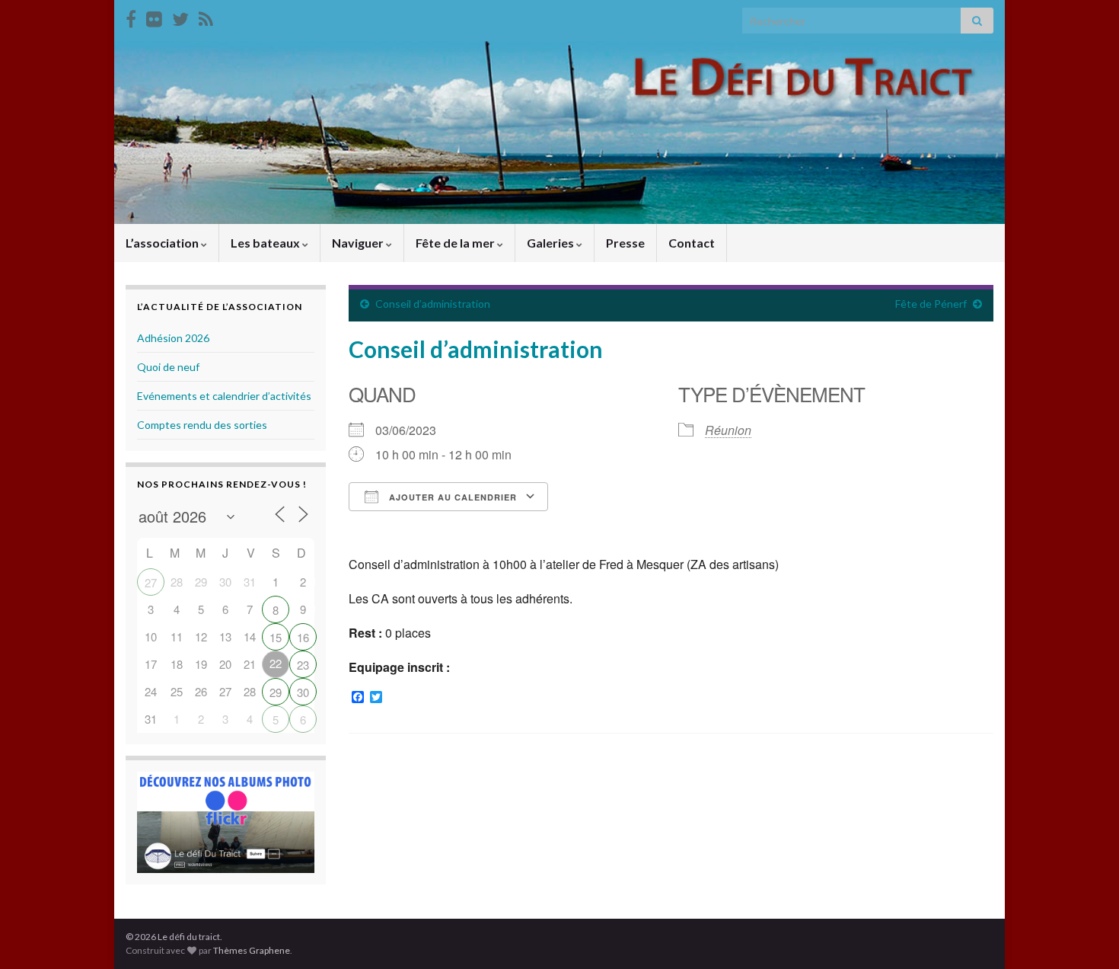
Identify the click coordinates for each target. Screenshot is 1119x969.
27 (151, 582)
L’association (163, 242)
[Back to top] (1085, 935)
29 (275, 692)
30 (303, 692)
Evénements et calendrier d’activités (224, 395)
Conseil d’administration (432, 303)
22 (275, 663)
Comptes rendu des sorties (202, 424)
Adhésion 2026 (173, 337)
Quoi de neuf (168, 366)
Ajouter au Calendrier (451, 497)
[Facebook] (131, 16)
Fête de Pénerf (931, 303)
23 (303, 665)
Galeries (551, 242)
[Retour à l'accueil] (559, 132)
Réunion (728, 430)
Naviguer (359, 242)
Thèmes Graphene (251, 950)
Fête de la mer (456, 242)
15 (275, 637)
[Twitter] (180, 16)
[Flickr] (154, 16)
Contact (691, 242)
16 (303, 637)
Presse (625, 242)
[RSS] (206, 16)
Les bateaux (266, 242)
